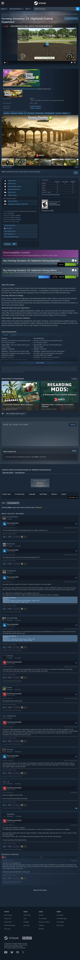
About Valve (27, 915)
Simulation (6, 113)
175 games (10, 658)
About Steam (8, 915)
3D (25, 113)
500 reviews (18, 751)
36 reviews (18, 620)
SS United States (12, 517)
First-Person (31, 113)
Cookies (41, 925)
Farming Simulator (15, 219)
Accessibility (43, 918)
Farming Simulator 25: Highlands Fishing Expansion (45, 272)
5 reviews (9, 718)
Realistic (21, 113)
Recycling (26, 925)
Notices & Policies (44, 922)
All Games (5, 14)
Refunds (41, 929)
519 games (10, 689)
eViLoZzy (10, 656)
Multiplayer (65, 113)
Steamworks (8, 922)
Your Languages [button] (12, 503)
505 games (10, 783)
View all (74, 450)
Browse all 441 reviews (40, 890)
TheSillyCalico (11, 571)
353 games (10, 546)
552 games (10, 620)
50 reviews (18, 546)
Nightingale (10, 814)
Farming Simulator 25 (50, 14)
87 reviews (18, 658)
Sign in (4, 171)
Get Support (60, 922)
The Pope (10, 749)
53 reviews (9, 573)
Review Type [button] (6, 494)
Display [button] (63, 494)
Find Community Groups (11, 237)
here (36, 457)
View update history (10, 231)
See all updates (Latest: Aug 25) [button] (15, 413)
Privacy (41, 915)
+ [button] (69, 113)
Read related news (9, 234)
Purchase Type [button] (19, 494)
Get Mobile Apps (62, 918)
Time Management (49, 113)
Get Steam (60, 915)
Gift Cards (7, 929)
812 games (10, 751)
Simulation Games (14, 14)
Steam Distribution (9, 925)
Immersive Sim (39, 113)
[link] (58, 277)
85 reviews (18, 689)
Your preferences (20, 472)
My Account (60, 925)
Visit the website (9, 225)
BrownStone (11, 544)
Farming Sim (14, 113)
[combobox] (55, 9)
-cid (8, 781)
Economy (58, 113)
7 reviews (9, 519)
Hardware (26, 922)
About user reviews (7, 472)
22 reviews (18, 783)
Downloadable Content (64, 14)
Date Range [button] (43, 494)
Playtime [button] (54, 494)
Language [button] (32, 494)
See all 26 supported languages (51, 194)
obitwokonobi (11, 716)
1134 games (10, 816)
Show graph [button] (71, 497)
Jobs (24, 918)
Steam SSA (7, 918)
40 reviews (18, 816)
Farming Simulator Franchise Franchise (32, 14)
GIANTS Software (35, 106)
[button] (4, 8)
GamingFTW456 (12, 618)
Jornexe (9, 687)
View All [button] (74, 379)
